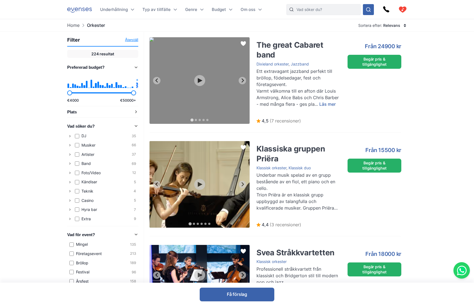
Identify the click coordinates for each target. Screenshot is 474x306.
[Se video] (199, 80)
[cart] (403, 9)
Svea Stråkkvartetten (270, 247)
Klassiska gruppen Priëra (273, 143)
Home (73, 25)
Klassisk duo (300, 167)
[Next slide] (242, 80)
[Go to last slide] (156, 80)
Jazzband (300, 64)
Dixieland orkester (272, 64)
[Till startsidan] (79, 9)
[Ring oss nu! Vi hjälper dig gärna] (386, 9)
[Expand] (70, 136)
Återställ (131, 40)
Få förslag (237, 294)
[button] (278, 121)
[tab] (191, 119)
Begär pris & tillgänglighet (374, 61)
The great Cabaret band (273, 40)
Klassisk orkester (271, 167)
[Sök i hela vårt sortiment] (368, 9)
